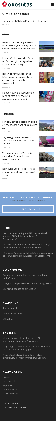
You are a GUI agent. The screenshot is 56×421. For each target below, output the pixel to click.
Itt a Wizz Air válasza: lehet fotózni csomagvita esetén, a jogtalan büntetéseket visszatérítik (28, 254)
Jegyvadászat (10, 308)
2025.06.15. (6, 163)
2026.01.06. (6, 147)
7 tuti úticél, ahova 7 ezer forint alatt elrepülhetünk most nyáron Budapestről (18, 156)
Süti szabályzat (10, 393)
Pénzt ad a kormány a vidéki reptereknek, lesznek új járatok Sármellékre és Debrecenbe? (19, 45)
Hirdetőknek (9, 381)
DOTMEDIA (20, 407)
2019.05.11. (5, 25)
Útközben (8, 319)
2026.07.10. (6, 68)
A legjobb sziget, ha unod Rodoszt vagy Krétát (27, 283)
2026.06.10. (6, 87)
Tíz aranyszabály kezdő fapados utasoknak (25, 21)
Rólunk (6, 377)
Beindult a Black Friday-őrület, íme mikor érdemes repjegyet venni (18, 171)
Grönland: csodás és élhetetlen (19, 289)
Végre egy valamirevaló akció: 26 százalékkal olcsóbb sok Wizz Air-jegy (19, 140)
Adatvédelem (10, 389)
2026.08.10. (6, 52)
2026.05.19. (6, 132)
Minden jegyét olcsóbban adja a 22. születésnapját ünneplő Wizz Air (19, 124)
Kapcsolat (8, 385)
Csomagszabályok (12, 313)
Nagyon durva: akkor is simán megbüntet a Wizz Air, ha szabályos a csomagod (18, 95)
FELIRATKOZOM (28, 209)
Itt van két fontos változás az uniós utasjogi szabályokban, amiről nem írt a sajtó (17, 61)
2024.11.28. (6, 179)
